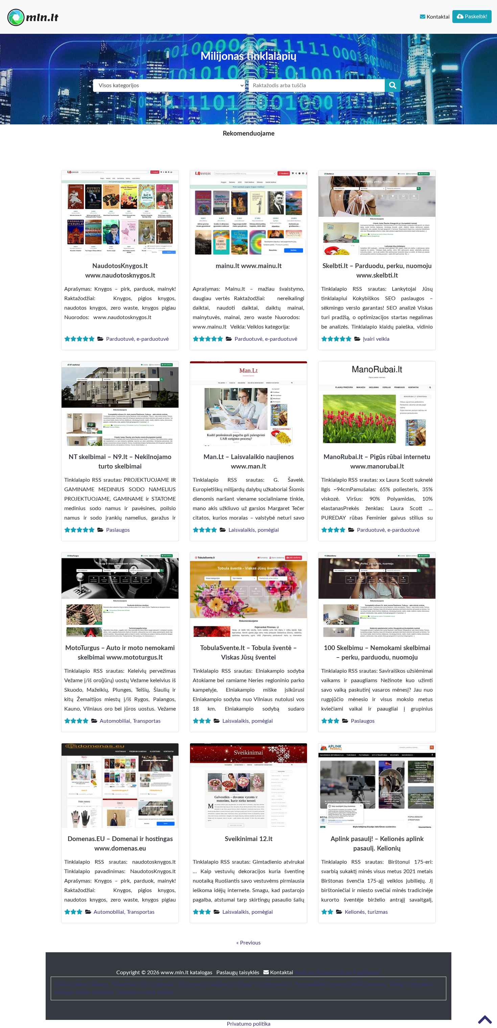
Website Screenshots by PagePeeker (337, 972)
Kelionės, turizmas (366, 912)
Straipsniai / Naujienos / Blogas (215, 984)
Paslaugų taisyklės (238, 972)
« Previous (248, 943)
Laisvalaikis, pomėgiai (254, 530)
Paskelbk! (475, 16)
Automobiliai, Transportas (130, 721)
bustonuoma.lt (273, 984)
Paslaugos (118, 530)
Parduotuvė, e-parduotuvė (137, 339)
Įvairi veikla (376, 339)
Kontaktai (437, 17)
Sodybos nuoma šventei (146, 992)
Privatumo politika (248, 1024)
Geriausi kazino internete (84, 992)
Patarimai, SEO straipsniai (143, 984)
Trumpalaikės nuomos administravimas (340, 984)
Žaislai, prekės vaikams (81, 984)
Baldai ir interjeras (411, 984)
